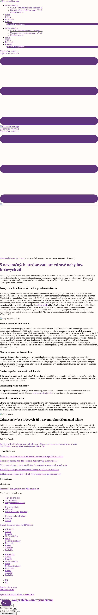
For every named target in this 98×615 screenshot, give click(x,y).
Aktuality (20, 258)
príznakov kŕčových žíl (42, 393)
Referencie (9, 19)
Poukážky (9, 550)
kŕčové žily (43, 305)
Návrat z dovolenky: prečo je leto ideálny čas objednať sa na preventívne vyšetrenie (33, 465)
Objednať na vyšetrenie (15, 24)
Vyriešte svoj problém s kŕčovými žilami (26, 600)
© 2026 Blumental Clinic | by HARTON (16, 525)
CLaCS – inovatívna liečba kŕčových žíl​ (26, 8)
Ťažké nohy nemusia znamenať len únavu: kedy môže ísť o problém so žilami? (31, 456)
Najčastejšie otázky (13, 541)
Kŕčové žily (10, 529)
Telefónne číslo (6, 608)
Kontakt (8, 22)
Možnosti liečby (11, 5)
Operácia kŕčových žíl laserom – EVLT (26, 10)
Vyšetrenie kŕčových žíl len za (17, 594)
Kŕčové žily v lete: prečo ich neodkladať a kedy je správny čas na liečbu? (29, 469)
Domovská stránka (7, 258)
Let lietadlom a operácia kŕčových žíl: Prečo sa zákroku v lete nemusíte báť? (30, 474)
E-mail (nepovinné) (8, 611)
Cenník (8, 531)
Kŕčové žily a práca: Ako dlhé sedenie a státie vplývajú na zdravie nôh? (28, 461)
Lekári (7, 15)
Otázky (8, 17)
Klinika (8, 545)
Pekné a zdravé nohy (8, 588)
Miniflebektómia (16, 12)
